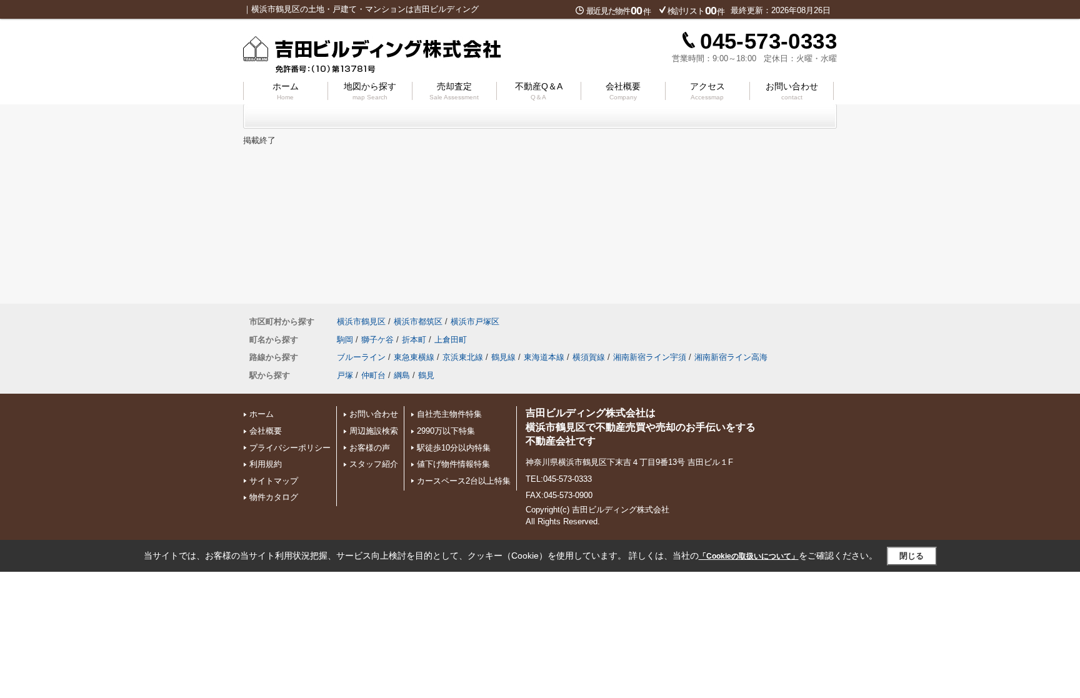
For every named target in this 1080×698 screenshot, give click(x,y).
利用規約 (265, 464)
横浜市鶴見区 (361, 321)
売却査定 (454, 91)
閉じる (911, 556)
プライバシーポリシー (290, 447)
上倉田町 (450, 339)
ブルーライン (361, 357)
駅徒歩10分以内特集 (454, 447)
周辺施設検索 (373, 431)
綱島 (402, 375)
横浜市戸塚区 (475, 321)
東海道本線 (544, 357)
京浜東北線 (462, 357)
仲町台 (373, 375)
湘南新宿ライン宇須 (649, 357)
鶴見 (426, 375)
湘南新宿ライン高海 (731, 357)
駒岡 (345, 339)
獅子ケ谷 (377, 339)
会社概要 (623, 91)
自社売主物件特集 (449, 414)
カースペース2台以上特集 (464, 481)
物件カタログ (273, 497)
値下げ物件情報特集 (453, 464)
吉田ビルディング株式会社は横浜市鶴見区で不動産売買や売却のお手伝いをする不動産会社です (641, 426)
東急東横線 (414, 357)
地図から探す (370, 91)
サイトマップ (273, 481)
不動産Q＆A (538, 91)
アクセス (707, 91)
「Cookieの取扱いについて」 (749, 556)
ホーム (285, 91)
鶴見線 (503, 357)
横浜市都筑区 (418, 321)
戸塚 (345, 375)
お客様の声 (369, 447)
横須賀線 (588, 357)
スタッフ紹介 (373, 464)
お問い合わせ (792, 91)
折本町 (414, 339)
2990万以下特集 (446, 431)
